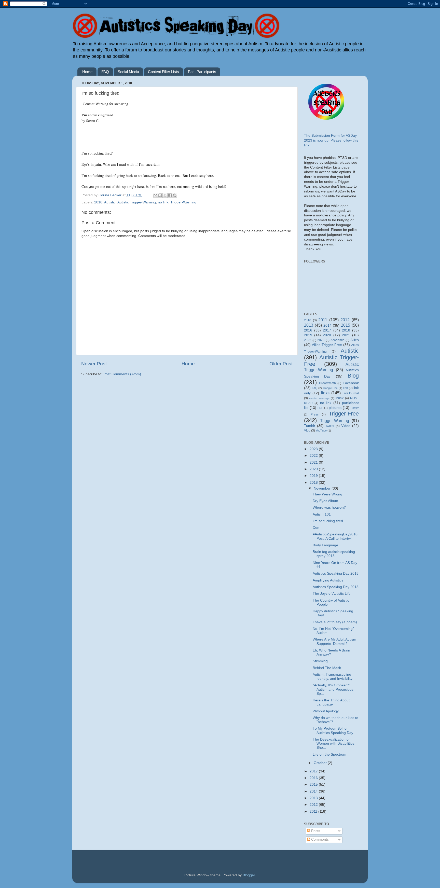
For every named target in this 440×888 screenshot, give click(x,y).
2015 (345, 325)
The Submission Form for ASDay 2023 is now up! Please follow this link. (331, 140)
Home (87, 72)
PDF (320, 407)
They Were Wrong (327, 494)
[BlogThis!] (160, 195)
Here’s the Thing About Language (331, 702)
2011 (322, 319)
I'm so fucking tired (328, 521)
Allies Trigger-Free (327, 345)
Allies (354, 340)
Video (345, 426)
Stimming (320, 661)
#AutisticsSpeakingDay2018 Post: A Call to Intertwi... (335, 536)
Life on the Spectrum (329, 754)
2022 (307, 340)
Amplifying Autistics (328, 580)
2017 (327, 330)
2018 (98, 202)
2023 (320, 340)
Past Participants (202, 72)
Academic (337, 340)
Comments (319, 839)
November (323, 488)
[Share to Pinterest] (174, 195)
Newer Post (94, 363)
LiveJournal (350, 393)
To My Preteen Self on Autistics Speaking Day (333, 730)
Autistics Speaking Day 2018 (336, 573)
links (325, 393)
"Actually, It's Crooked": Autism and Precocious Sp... (333, 689)
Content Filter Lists (163, 72)
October (321, 763)
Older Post (281, 363)
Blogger (249, 875)
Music (340, 398)
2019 (308, 335)
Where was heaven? (329, 507)
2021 (346, 335)
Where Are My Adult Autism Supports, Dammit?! (334, 641)
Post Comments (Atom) (122, 374)
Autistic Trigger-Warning (136, 202)
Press (315, 414)
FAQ (105, 72)
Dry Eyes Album (325, 501)
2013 (308, 325)
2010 (307, 320)
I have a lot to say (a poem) (335, 622)
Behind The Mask (327, 668)
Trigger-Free (344, 413)
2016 (308, 330)
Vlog (307, 430)
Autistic (110, 202)
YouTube (321, 430)
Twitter (329, 426)
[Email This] (155, 195)
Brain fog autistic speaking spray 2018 (334, 554)
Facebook (351, 383)
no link (163, 202)
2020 (327, 335)
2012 (345, 319)
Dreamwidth (327, 383)
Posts (315, 831)
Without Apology (326, 711)
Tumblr (309, 426)
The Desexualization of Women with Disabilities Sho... (333, 744)
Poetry (355, 407)
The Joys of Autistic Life (332, 593)
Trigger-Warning (183, 202)
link (345, 388)
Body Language (325, 545)
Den (316, 528)
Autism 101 (322, 514)
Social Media (128, 72)
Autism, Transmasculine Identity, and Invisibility (332, 677)
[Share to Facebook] (169, 195)
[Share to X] (165, 195)
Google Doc (330, 388)
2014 (327, 325)
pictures (335, 408)
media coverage (319, 398)
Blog (353, 375)
